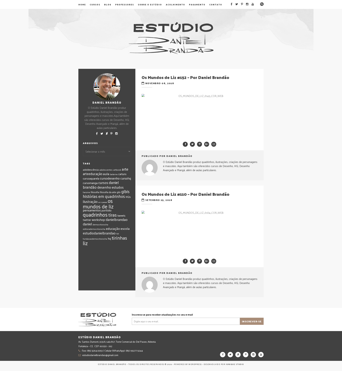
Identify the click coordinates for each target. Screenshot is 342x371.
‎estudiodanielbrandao (99, 233)
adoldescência (91, 169)
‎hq (109, 238)
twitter (87, 219)
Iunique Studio (235, 364)
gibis (125, 191)
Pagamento (197, 4)
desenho (104, 187)
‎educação (113, 228)
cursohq (125, 178)
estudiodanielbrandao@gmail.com (100, 355)
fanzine (86, 192)
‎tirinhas (119, 237)
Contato (215, 4)
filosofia (95, 192)
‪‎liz (85, 243)
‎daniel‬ (87, 224)
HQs (128, 196)
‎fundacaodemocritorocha (95, 239)
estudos (118, 187)
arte (125, 169)
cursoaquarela (91, 178)
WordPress (195, 364)
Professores (124, 4)
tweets (121, 215)
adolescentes (106, 170)
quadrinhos (95, 214)
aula (106, 174)
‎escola (125, 228)
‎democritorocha (100, 224)
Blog (107, 4)
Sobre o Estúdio (150, 4)
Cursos (95, 4)
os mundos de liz (98, 203)
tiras (112, 215)
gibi (119, 192)
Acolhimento (175, 4)
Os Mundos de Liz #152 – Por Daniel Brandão (185, 77)
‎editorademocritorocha (94, 229)
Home (82, 4)
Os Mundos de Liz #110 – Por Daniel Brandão (185, 194)
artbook (117, 170)
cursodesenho (110, 178)
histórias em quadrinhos (104, 196)
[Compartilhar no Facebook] (185, 144)
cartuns (122, 174)
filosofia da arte (108, 192)
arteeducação (92, 174)
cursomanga (90, 182)
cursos (103, 182)
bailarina (114, 174)
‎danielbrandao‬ (117, 219)
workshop (98, 219)
